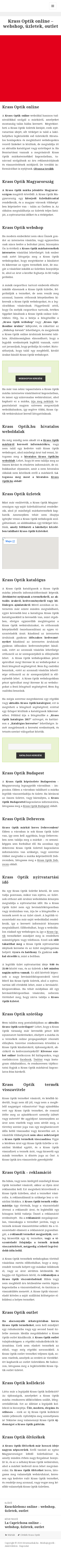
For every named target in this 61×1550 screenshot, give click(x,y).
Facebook (25, 1059)
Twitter (38, 1059)
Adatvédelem (11, 1546)
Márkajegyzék (47, 1542)
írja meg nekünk (42, 401)
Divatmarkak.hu (30, 1542)
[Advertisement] (30, 68)
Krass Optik (34, 1534)
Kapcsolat (24, 1546)
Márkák (11, 1534)
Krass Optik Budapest (36, 806)
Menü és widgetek (52, 9)
